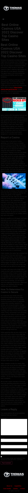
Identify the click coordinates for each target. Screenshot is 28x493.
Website (3, 450)
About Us (9, 486)
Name (3, 438)
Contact (22, 488)
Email (3, 444)
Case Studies (7, 488)
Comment (4, 418)
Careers (15, 488)
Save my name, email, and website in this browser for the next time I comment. (13, 459)
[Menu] (3, 19)
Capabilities (17, 486)
